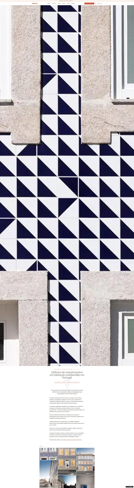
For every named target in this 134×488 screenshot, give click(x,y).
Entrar (100, 3)
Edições (63, 3)
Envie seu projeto (89, 3)
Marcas (59, 3)
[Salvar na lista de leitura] (68, 385)
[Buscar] (95, 3)
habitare (35, 3)
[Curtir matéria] (66, 385)
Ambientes (73, 3)
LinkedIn (64, 382)
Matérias (48, 3)
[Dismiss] (132, 486)
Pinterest (70, 382)
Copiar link (76, 382)
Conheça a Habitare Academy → (66, 0)
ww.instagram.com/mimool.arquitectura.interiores (71, 439)
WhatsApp (58, 382)
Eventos (68, 3)
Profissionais (54, 3)
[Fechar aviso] (132, 0)
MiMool (66, 397)
